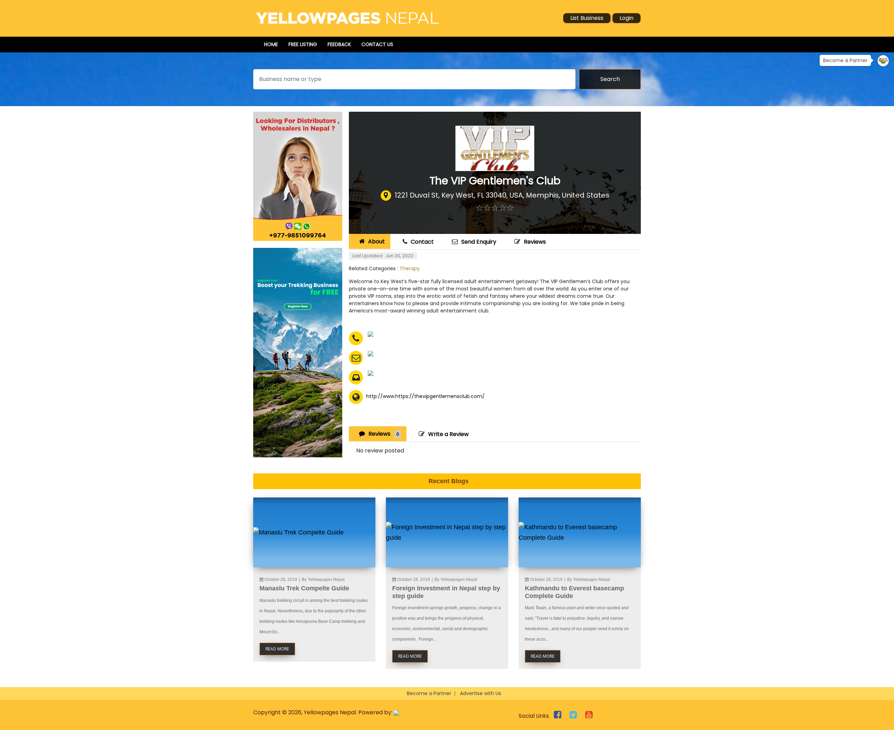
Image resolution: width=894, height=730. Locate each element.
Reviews (535, 242)
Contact (422, 242)
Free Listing (302, 44)
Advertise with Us (480, 693)
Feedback (339, 44)
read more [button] (277, 649)
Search (610, 79)
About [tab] (376, 241)
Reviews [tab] (383, 434)
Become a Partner (429, 693)
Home (271, 44)
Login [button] (626, 18)
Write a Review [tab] (448, 434)
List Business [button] (586, 18)
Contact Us (377, 44)
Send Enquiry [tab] (478, 242)
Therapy (410, 268)
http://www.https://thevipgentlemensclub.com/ (425, 396)
